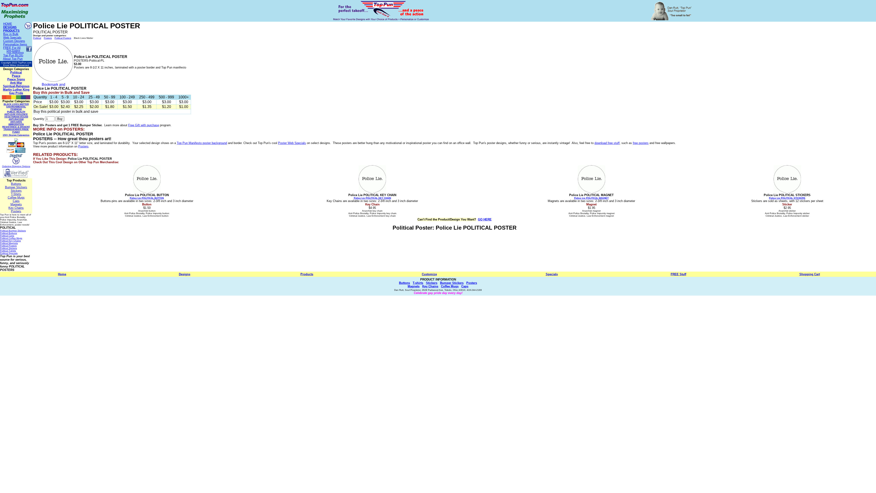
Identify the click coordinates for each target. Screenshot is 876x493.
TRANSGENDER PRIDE (16, 129)
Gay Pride (16, 93)
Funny (16, 132)
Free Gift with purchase (143, 125)
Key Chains (16, 208)
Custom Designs (14, 41)
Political (16, 72)
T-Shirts (16, 194)
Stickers (16, 190)
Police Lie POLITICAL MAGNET (591, 198)
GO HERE (485, 219)
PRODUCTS (11, 30)
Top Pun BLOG (13, 55)
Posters (16, 211)
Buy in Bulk (10, 34)
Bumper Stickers (16, 187)
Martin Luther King (16, 89)
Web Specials (12, 37)
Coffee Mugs (16, 197)
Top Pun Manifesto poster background (202, 143)
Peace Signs (16, 79)
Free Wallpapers (15, 52)
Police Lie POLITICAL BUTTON (147, 198)
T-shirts (418, 283)
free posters (641, 143)
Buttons (16, 184)
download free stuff (607, 143)
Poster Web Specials (292, 143)
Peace (16, 76)
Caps (16, 201)
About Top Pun (13, 58)
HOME (7, 24)
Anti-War (16, 82)
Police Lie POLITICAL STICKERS (787, 198)
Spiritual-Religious (16, 86)
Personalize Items (15, 44)
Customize (429, 274)
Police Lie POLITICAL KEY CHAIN (372, 198)
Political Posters (63, 38)
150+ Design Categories (16, 135)
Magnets (16, 204)
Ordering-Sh (8, 166)
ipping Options (22, 166)
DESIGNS (10, 27)
